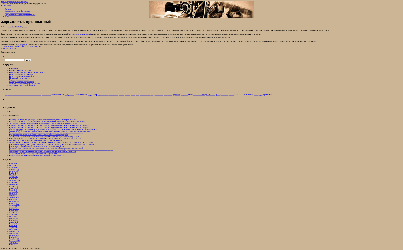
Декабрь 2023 (14, 184)
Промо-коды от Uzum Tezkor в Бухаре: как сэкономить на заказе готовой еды (36, 146)
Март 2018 (13, 229)
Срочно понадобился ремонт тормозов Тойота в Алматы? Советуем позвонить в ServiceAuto (42, 152)
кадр (95, 94)
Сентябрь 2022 (14, 201)
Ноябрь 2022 (13, 199)
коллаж (107, 95)
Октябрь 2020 (14, 212)
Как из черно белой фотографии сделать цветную (27, 72)
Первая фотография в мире (19, 80)
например (127, 95)
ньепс (133, 95)
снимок (199, 95)
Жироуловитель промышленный (79, 34)
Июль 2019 (13, 224)
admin (25, 27)
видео (12, 95)
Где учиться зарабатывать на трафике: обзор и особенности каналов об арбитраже (38, 135)
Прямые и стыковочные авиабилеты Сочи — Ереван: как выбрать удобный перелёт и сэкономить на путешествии (50, 125)
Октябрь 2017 (14, 239)
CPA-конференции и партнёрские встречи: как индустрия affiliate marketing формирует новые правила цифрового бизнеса (53, 129)
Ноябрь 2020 (13, 211)
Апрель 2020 (13, 214)
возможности (27, 95)
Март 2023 (13, 194)
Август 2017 (13, 243)
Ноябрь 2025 (13, 173)
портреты (150, 95)
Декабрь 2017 (14, 235)
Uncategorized (22, 45)
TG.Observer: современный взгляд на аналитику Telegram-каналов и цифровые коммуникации (43, 123)
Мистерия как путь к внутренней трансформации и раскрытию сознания (35, 140)
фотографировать (227, 95)
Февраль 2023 (14, 195)
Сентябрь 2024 (14, 180)
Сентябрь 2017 (14, 241)
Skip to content (6, 5)
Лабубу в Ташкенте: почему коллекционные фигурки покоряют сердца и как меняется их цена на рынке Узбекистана (51, 142)
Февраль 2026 (14, 169)
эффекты (267, 94)
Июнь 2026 (13, 163)
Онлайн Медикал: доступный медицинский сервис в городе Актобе (33, 153)
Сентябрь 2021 (14, 205)
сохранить (206, 95)
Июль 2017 (13, 244)
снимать (195, 95)
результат (184, 95)
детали (43, 95)
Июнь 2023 (13, 190)
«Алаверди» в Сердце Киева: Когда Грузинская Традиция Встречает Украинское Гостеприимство (44, 137)
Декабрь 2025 (14, 171)
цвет (251, 94)
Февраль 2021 (14, 209)
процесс (176, 95)
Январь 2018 (13, 233)
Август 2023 (13, 188)
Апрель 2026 (13, 167)
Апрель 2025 (13, 177)
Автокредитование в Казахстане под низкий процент (21, 46)
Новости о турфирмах (10, 48)
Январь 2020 (13, 218)
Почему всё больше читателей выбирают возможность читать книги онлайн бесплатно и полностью (45, 138)
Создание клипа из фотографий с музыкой (20, 15)
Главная (8, 9)
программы (168, 95)
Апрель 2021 (13, 207)
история (90, 95)
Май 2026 (12, 165)
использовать (81, 94)
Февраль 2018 (14, 231)
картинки (101, 95)
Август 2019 (13, 222)
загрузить (48, 95)
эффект (260, 95)
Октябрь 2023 (14, 186)
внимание (18, 95)
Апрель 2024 (13, 182)
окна (137, 95)
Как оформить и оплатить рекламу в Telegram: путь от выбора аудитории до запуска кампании (43, 120)
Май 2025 (12, 175)
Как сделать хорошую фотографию (17, 11)
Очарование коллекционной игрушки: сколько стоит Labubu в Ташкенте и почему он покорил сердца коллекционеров (51, 144)
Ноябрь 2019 (13, 220)
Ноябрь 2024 (13, 179)
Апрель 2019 (13, 228)
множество (121, 95)
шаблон (256, 95)
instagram (7, 95)
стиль (213, 95)
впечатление (36, 95)
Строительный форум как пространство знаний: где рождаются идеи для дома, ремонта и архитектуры (46, 133)
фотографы (241, 94)
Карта (7, 16)
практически (158, 95)
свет (190, 94)
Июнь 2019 (13, 226)
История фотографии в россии (20, 70)
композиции (113, 95)
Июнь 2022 (13, 203)
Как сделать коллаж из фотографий (17, 13)
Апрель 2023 (13, 192)
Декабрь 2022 (14, 197)
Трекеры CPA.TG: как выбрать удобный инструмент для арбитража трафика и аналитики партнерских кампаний (50, 131)
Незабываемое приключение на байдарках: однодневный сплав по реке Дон (36, 155)
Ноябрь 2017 (13, 237)
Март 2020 (13, 216)
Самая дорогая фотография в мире (21, 82)
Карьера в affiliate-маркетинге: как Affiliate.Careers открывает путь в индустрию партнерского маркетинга (47, 121)
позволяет (143, 95)
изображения (57, 94)
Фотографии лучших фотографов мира (23, 85)
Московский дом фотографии (19, 78)
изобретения (69, 95)
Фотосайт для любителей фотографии (14, 2)
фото (218, 95)
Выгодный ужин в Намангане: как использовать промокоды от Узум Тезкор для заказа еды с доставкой (46, 148)
